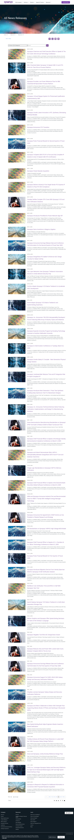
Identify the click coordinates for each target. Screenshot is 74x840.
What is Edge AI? (33, 821)
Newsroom (20, 34)
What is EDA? (32, 819)
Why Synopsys (18, 2)
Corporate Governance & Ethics (6, 826)
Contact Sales (66, 2)
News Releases (18, 822)
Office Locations (4, 821)
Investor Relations (4, 819)
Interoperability (18, 818)
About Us (12, 34)
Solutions (26, 2)
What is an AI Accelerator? (35, 814)
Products (32, 2)
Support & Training (39, 2)
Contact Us (18, 820)
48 (63, 796)
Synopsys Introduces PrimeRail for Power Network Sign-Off (44, 216)
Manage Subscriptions (20, 827)
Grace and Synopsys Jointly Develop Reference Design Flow (45, 754)
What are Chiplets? (33, 818)
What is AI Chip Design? (34, 816)
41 (51, 796)
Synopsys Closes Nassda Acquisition (38, 171)
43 (54, 796)
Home (5, 34)
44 (56, 796)
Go (47, 45)
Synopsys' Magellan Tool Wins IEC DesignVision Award (43, 635)
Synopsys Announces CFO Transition (38, 127)
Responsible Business (5, 818)
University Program (19, 825)
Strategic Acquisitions (5, 828)
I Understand (61, 837)
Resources (48, 2)
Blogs (10, 38)
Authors (31, 825)
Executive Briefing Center (20, 824)
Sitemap (17, 829)
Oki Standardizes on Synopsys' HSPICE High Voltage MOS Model (46, 528)
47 (61, 796)
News (7, 38)
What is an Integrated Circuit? (35, 823)
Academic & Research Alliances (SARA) (21, 817)
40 (49, 796)
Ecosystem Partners (4, 823)
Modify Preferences (52, 837)
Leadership (3, 825)
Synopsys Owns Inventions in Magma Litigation (41, 229)
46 (60, 796)
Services (17, 814)
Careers (2, 816)
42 (52, 796)
